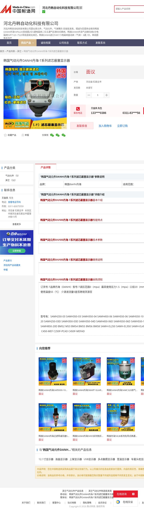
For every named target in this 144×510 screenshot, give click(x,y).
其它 (19, 51)
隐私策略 (87, 502)
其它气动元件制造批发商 (100, 490)
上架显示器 (76, 459)
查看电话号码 (14, 202)
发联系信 (82, 125)
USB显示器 (90, 459)
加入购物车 (105, 125)
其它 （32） (11, 180)
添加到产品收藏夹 (12, 265)
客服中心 (56, 502)
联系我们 (41, 502)
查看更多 (16, 224)
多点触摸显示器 (106, 459)
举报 (27, 135)
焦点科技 (91, 506)
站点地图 (72, 502)
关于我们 (26, 502)
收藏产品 (11, 135)
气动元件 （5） (12, 175)
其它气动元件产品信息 (72, 490)
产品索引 (8, 260)
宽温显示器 (123, 459)
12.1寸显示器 (46, 459)
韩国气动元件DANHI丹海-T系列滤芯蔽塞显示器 (91, 494)
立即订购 (122, 125)
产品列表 (10, 51)
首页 (2, 51)
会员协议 (102, 502)
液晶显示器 (61, 459)
